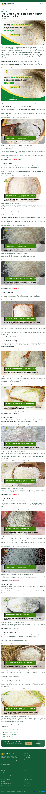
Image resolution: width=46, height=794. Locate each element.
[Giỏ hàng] (41, 4)
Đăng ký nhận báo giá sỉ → (32, 0)
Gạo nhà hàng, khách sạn (6, 783)
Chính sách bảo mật (28, 779)
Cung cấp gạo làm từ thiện (8, 736)
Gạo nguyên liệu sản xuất (6, 779)
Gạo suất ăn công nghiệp (6, 775)
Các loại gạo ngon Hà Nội (8, 730)
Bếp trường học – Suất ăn (6, 785)
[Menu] (43, 4)
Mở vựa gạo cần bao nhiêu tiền (9, 734)
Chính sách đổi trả (27, 775)
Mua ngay (28, 743)
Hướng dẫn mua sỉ (27, 781)
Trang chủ (3, 9)
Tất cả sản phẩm (27, 755)
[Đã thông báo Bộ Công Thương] (42, 791)
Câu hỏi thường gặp (28, 772)
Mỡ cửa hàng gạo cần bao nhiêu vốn (10, 732)
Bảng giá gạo (26, 759)
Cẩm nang (9, 9)
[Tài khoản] (38, 4)
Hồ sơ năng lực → (27, 783)
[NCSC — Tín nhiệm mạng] (36, 791)
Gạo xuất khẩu (4, 781)
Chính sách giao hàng (28, 777)
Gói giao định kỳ (27, 757)
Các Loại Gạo (14, 9)
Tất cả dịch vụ (4, 772)
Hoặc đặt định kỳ (38, 743)
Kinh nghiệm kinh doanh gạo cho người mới (12, 729)
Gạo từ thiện (3, 777)
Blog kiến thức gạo (27, 785)
